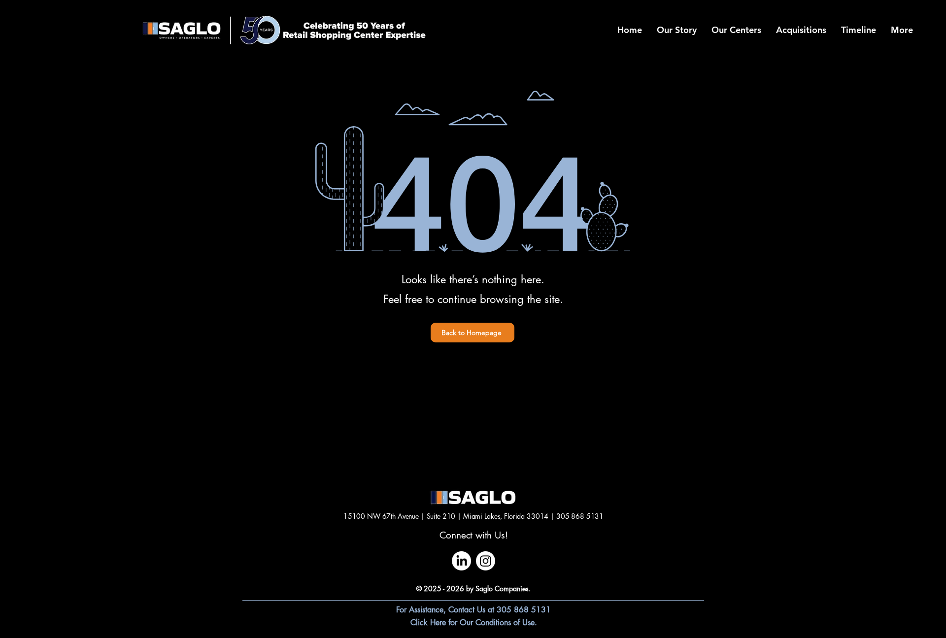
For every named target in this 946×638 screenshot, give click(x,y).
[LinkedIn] (461, 561)
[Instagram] (485, 561)
